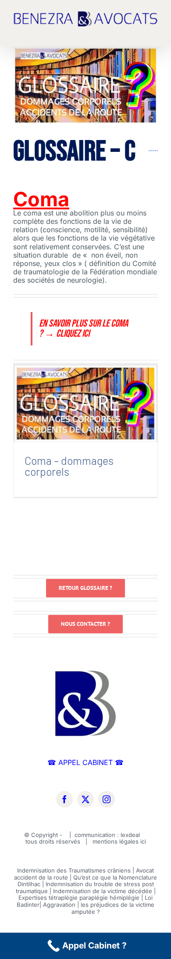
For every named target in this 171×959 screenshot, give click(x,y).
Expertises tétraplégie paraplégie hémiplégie (78, 897)
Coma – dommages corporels (85, 397)
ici (143, 841)
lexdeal (131, 834)
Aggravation (59, 904)
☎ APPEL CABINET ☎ (85, 762)
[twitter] (85, 799)
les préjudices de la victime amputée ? (113, 908)
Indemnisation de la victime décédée (102, 890)
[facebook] (64, 799)
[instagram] (106, 799)
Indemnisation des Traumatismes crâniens (74, 870)
